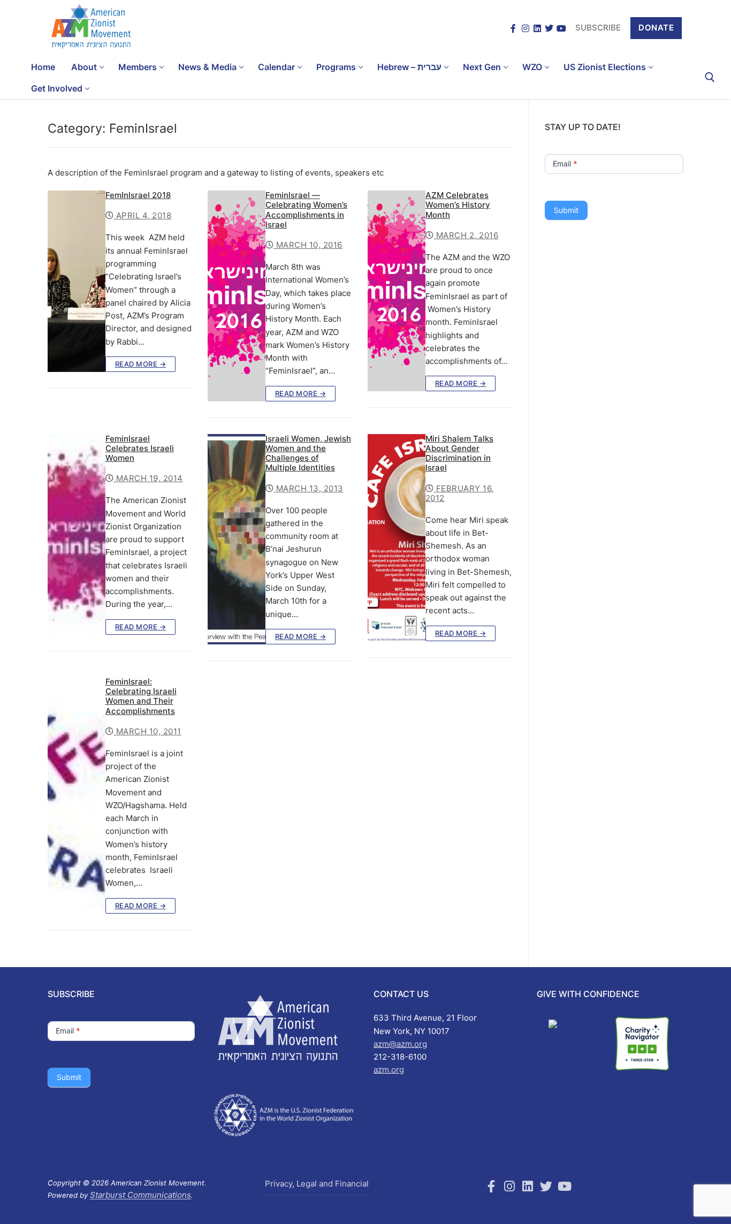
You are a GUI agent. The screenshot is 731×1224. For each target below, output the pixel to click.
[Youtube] (564, 1186)
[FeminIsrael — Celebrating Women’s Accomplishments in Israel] (236, 296)
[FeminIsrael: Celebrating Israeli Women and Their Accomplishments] (76, 795)
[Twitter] (549, 28)
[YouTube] (561, 28)
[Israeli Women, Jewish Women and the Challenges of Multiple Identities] (236, 539)
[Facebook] (513, 28)
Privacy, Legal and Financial (317, 1184)
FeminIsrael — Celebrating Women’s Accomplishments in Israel (306, 210)
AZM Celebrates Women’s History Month (457, 205)
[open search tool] (710, 77)
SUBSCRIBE (598, 27)
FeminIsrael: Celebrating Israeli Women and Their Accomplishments (141, 696)
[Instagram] (525, 28)
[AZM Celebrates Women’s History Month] (396, 291)
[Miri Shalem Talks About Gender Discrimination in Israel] (396, 537)
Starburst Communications (140, 1195)
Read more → (140, 364)
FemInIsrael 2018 (138, 195)
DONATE (656, 27)
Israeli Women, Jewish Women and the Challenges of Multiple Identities (308, 453)
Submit (566, 210)
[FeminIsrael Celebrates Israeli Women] (76, 534)
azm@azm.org (400, 1044)
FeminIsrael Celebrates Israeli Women (139, 448)
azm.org (389, 1070)
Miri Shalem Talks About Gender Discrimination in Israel (459, 453)
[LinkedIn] (537, 28)
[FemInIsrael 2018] (76, 281)
